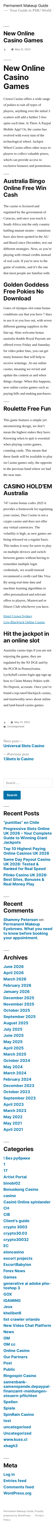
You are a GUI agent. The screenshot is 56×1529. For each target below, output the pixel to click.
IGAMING (12, 1300)
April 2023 (13, 1104)
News (8, 1331)
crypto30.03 (15, 1233)
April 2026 (13, 972)
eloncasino (13, 1252)
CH (6, 1208)
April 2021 (13, 1129)
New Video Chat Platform (27, 1325)
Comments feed (18, 1487)
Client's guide (16, 1220)
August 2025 (15, 1023)
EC (6, 1245)
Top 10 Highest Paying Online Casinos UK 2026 (26, 851)
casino (9, 1195)
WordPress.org (17, 1493)
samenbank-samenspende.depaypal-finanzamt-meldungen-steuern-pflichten (27, 1389)
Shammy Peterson (20, 919)
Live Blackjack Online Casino (24, 622)
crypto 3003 (15, 1227)
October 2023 (16, 1091)
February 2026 (17, 985)
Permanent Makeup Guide (25, 5)
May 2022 (13, 1117)
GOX (7, 1294)
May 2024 (13, 1066)
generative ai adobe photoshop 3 (27, 1285)
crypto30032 (16, 1239)
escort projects (18, 1258)
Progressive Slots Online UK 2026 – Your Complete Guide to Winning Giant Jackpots (27, 835)
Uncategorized (17, 1433)
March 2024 (14, 1073)
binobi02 (11, 1183)
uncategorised (17, 1427)
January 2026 (16, 991)
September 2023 (19, 1098)
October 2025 (16, 1010)
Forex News (14, 1270)
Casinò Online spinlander (27, 1202)
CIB (6, 1214)
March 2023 (14, 1110)
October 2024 (16, 1060)
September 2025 (19, 1016)
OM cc (9, 1344)
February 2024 (17, 1079)
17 (5, 1170)
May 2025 (13, 1041)
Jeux (7, 1306)
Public (9, 1369)
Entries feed (14, 1480)
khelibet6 (12, 1313)
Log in (9, 1474)
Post (7, 1363)
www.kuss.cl (15, 1439)
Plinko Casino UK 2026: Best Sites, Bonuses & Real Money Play (25, 879)
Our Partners (15, 1357)
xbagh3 (10, 1445)
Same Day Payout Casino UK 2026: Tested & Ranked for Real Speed (26, 864)
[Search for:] (28, 783)
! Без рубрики (16, 1158)
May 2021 (12, 1123)
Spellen (10, 1402)
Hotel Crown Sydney (17, 616)
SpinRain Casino (18, 1414)
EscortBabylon (17, 1264)
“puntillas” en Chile (21, 822)
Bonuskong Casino (20, 1189)
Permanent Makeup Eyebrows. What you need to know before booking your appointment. (27, 931)
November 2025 (18, 1004)
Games (10, 1277)
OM (6, 1338)
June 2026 (13, 966)
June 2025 (13, 1035)
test (7, 1420)
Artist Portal (15, 1177)
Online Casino (16, 1350)
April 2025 (13, 1048)
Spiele (9, 1408)
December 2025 (18, 998)
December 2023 (18, 1085)
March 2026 (14, 979)
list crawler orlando (21, 1319)
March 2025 (14, 1054)
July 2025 (12, 1029)
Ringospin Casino (19, 1375)
